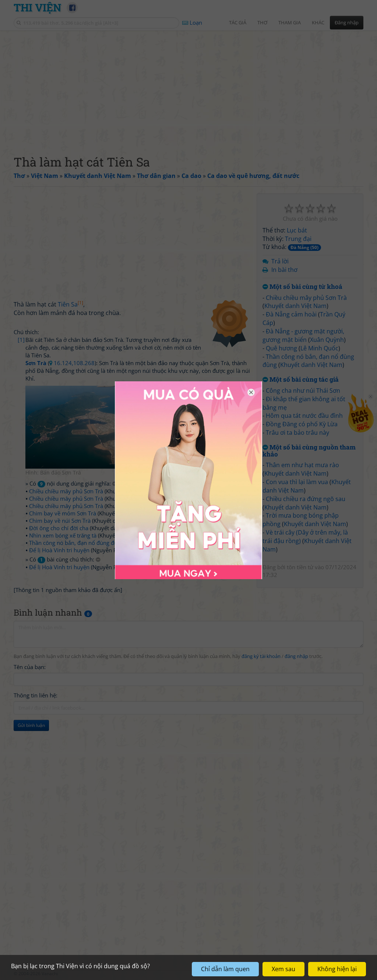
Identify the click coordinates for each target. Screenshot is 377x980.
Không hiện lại (337, 969)
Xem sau (283, 969)
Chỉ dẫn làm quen (225, 969)
